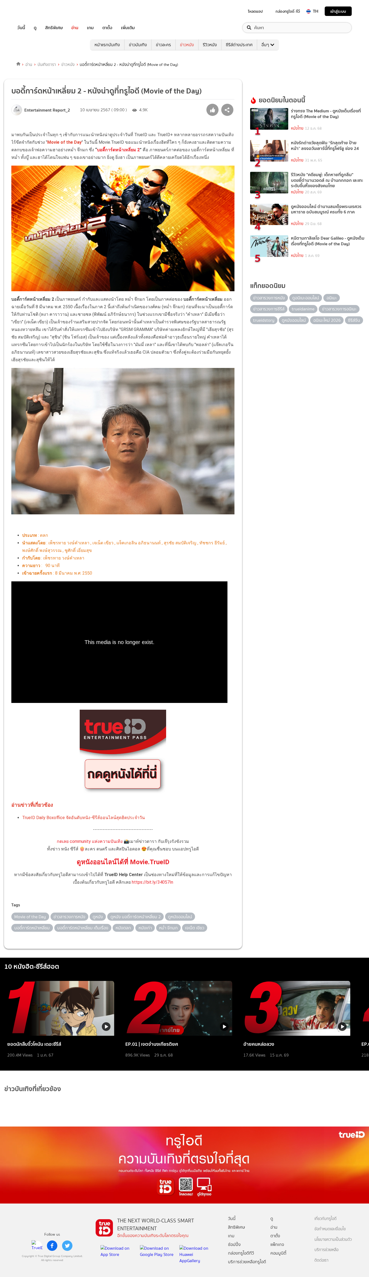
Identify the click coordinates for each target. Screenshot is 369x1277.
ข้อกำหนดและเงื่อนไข (330, 1229)
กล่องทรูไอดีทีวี (241, 1253)
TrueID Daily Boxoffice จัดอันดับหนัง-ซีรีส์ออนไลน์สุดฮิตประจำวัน (83, 817)
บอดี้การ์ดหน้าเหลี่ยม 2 (118, 149)
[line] (37, 1245)
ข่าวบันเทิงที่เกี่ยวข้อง (32, 1089)
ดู (35, 27)
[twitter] (67, 1245)
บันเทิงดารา (47, 65)
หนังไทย (297, 128)
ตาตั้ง (107, 27)
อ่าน (74, 27)
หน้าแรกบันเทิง (107, 45)
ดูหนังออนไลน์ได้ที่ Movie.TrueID (123, 862)
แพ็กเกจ (277, 1244)
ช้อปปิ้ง (234, 1244)
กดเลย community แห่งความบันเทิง (90, 841)
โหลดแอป (255, 11)
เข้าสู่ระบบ (338, 11)
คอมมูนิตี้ (278, 1253)
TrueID (33, 11)
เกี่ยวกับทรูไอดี (325, 1219)
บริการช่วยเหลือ (326, 1250)
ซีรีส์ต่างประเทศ (239, 45)
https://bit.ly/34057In (152, 882)
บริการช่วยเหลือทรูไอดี (247, 1262)
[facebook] (52, 1245)
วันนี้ (21, 27)
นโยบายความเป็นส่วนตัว (333, 1239)
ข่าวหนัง (187, 45)
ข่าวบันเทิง (138, 45)
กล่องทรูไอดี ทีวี (288, 11)
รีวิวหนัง (210, 45)
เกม (90, 27)
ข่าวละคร (163, 45)
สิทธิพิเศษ (54, 27)
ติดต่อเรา (321, 1260)
